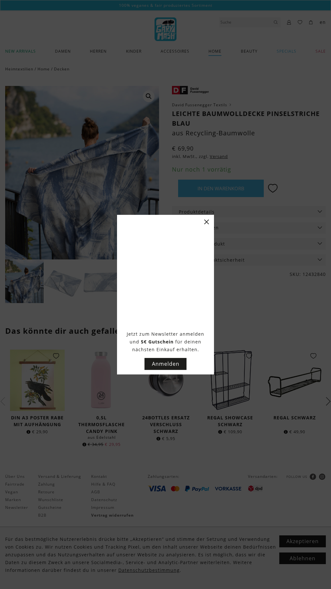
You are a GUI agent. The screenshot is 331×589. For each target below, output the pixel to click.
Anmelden (165, 363)
